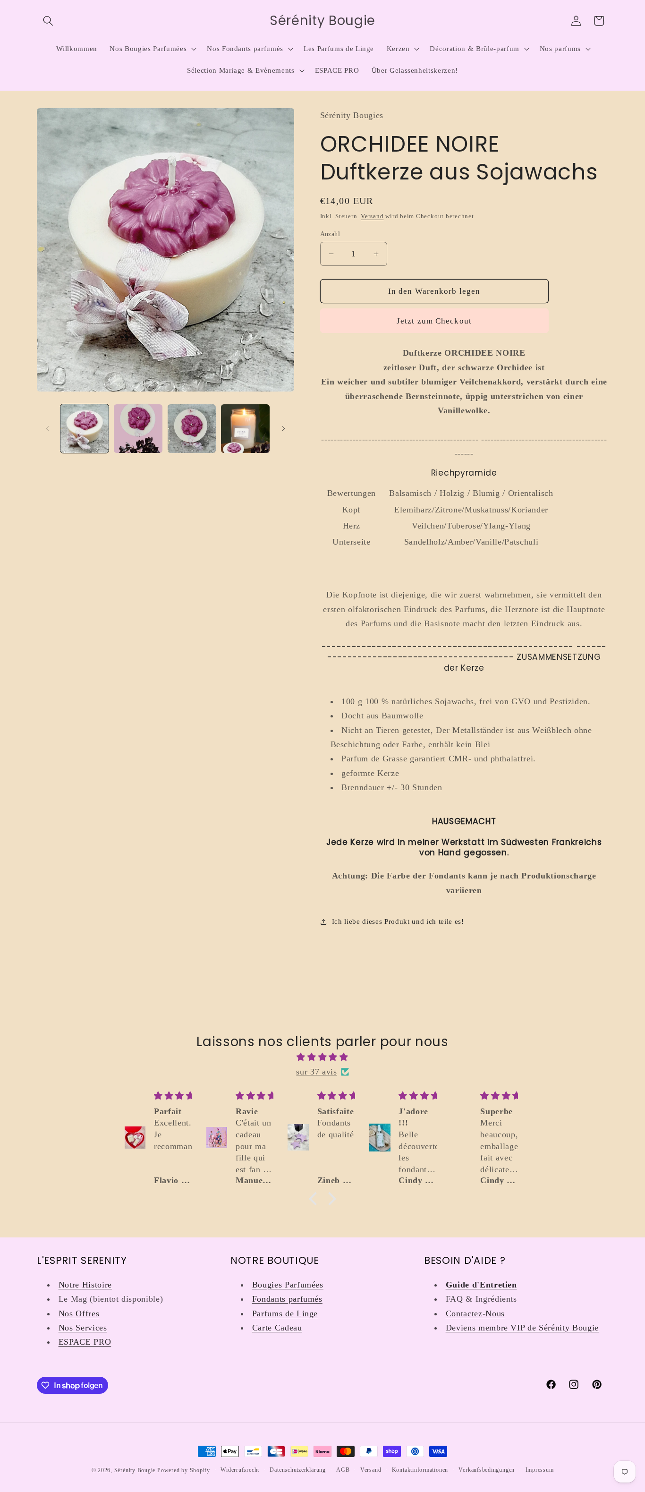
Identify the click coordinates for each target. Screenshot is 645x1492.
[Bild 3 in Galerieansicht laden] (192, 428)
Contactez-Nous (475, 1313)
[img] (322, 1057)
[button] (48, 20)
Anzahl (330, 233)
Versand (372, 215)
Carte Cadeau (277, 1327)
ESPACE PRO (85, 1342)
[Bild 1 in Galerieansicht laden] (84, 428)
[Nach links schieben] (47, 428)
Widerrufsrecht (240, 1469)
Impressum (540, 1469)
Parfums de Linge (285, 1313)
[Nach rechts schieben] (283, 428)
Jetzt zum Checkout (434, 320)
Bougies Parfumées (287, 1284)
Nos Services (83, 1327)
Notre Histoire (85, 1284)
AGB (342, 1469)
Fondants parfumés (287, 1299)
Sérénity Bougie (135, 1470)
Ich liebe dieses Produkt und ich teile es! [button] (398, 921)
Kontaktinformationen (420, 1469)
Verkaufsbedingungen (486, 1469)
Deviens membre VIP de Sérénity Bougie (522, 1327)
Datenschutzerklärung (297, 1469)
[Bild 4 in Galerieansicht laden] (245, 428)
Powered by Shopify (183, 1470)
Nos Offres (79, 1313)
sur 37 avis (316, 1071)
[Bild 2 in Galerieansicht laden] (138, 428)
